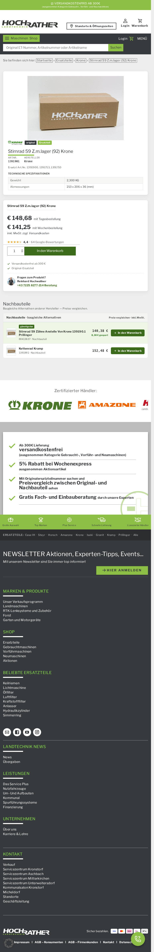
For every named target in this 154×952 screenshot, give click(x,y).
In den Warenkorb (50, 251)
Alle (135, 534)
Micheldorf (11, 892)
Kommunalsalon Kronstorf (23, 887)
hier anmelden (124, 570)
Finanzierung (13, 807)
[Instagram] (37, 732)
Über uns (9, 829)
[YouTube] (27, 732)
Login (125, 25)
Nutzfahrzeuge (14, 789)
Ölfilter (8, 692)
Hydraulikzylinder (16, 711)
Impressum (22, 942)
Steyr (41, 534)
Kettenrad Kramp (31, 348)
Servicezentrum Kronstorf (23, 869)
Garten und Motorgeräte (22, 620)
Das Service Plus (16, 784)
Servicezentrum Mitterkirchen (26, 878)
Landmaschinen (15, 606)
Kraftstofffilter (14, 701)
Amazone (67, 534)
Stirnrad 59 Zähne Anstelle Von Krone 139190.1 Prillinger (52, 333)
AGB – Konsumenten (49, 942)
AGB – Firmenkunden (83, 942)
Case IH (30, 534)
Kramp (111, 534)
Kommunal (11, 798)
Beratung (50, 285)
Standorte (11, 897)
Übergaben (11, 762)
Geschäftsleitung (16, 901)
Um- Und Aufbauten (18, 793)
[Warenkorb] (131, 39)
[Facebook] (17, 732)
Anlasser (9, 706)
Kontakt (108, 942)
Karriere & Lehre (15, 834)
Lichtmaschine (14, 688)
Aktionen (10, 661)
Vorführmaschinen (17, 652)
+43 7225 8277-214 (30, 285)
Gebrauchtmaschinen (19, 647)
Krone (80, 60)
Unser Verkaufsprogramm (23, 602)
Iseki (90, 534)
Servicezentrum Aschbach (23, 874)
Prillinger (124, 534)
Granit (100, 534)
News (7, 757)
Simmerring (12, 715)
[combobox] (63, 47)
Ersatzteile (64, 60)
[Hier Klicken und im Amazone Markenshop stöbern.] (107, 405)
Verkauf (9, 865)
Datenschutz (128, 942)
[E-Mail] (7, 732)
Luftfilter (10, 697)
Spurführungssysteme (20, 802)
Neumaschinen (14, 656)
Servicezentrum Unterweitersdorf (29, 883)
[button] (9, 943)
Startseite (44, 60)
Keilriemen (11, 683)
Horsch (53, 534)
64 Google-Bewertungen (47, 242)
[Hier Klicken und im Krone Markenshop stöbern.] (40, 405)
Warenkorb (140, 25)
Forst (7, 615)
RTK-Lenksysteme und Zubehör (27, 611)
